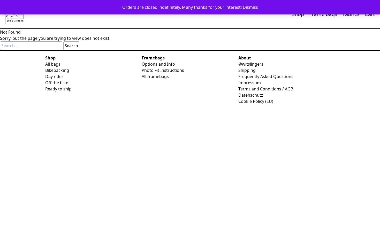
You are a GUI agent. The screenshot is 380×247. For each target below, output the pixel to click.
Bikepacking (57, 70)
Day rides (54, 76)
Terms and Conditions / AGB (265, 89)
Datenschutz (250, 95)
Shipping (247, 70)
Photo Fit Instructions (163, 70)
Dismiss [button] (250, 7)
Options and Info (158, 64)
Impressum (249, 83)
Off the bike (56, 83)
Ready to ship (58, 89)
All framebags (155, 76)
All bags (52, 64)
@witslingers (250, 64)
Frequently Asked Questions (265, 76)
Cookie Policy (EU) (255, 101)
